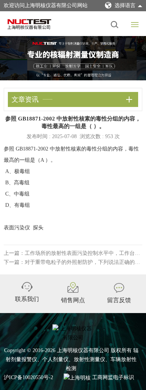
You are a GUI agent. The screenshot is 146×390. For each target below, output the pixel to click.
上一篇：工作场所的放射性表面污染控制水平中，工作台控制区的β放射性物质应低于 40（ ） (73, 253)
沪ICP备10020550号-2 (28, 377)
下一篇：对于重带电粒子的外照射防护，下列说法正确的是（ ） (73, 262)
